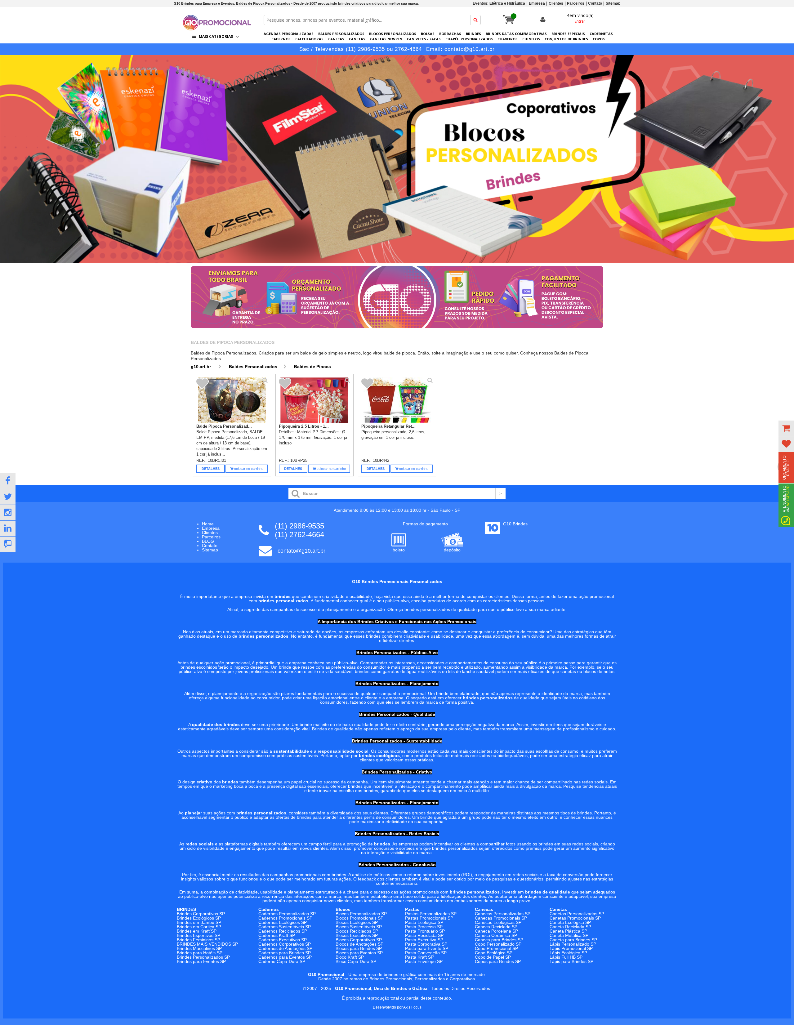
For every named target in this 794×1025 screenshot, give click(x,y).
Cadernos (268, 909)
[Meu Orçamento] (786, 428)
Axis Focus (412, 1007)
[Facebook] (8, 481)
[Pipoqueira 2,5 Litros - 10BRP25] (314, 400)
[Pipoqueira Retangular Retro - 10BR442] (397, 400)
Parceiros (575, 3)
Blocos (343, 909)
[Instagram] (8, 512)
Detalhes (211, 468)
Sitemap (613, 3)
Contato (595, 3)
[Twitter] (8, 497)
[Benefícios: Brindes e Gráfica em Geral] (397, 329)
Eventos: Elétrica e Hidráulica (499, 3)
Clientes (556, 3)
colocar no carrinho (248, 468)
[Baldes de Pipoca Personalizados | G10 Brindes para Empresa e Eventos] (217, 29)
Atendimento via (786, 498)
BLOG (208, 541)
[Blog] (8, 544)
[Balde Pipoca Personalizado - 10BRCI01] (232, 400)
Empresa (537, 3)
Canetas (558, 909)
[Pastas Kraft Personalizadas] (397, 159)
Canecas (484, 909)
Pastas (412, 909)
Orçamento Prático (786, 468)
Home (208, 523)
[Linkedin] (8, 528)
